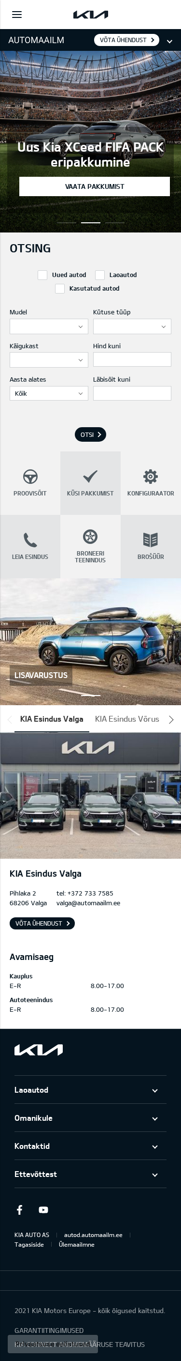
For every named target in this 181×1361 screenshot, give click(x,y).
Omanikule (33, 1117)
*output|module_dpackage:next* (169, 720)
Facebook (19, 1210)
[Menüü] (17, 14)
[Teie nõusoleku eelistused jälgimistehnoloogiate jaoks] (53, 1344)
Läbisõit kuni (111, 379)
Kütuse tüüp (111, 312)
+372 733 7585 (90, 893)
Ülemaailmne (77, 1244)
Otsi (87, 434)
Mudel (18, 312)
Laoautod (31, 1089)
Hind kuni (107, 346)
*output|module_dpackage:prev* (11, 720)
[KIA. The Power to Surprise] (38, 1050)
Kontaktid (32, 1145)
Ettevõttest (35, 1173)
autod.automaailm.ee (93, 1234)
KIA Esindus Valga (52, 718)
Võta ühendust (123, 39)
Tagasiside (29, 1244)
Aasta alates (28, 379)
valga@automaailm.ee (88, 903)
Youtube (43, 1210)
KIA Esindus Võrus (127, 718)
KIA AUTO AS (31, 1234)
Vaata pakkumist (95, 186)
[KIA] (90, 14)
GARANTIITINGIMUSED (49, 1330)
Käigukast (24, 346)
